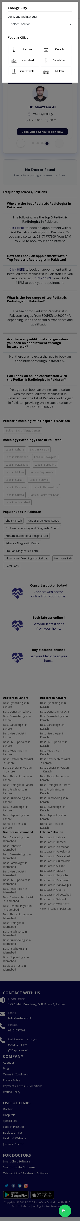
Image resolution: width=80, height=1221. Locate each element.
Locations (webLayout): (22, 16)
